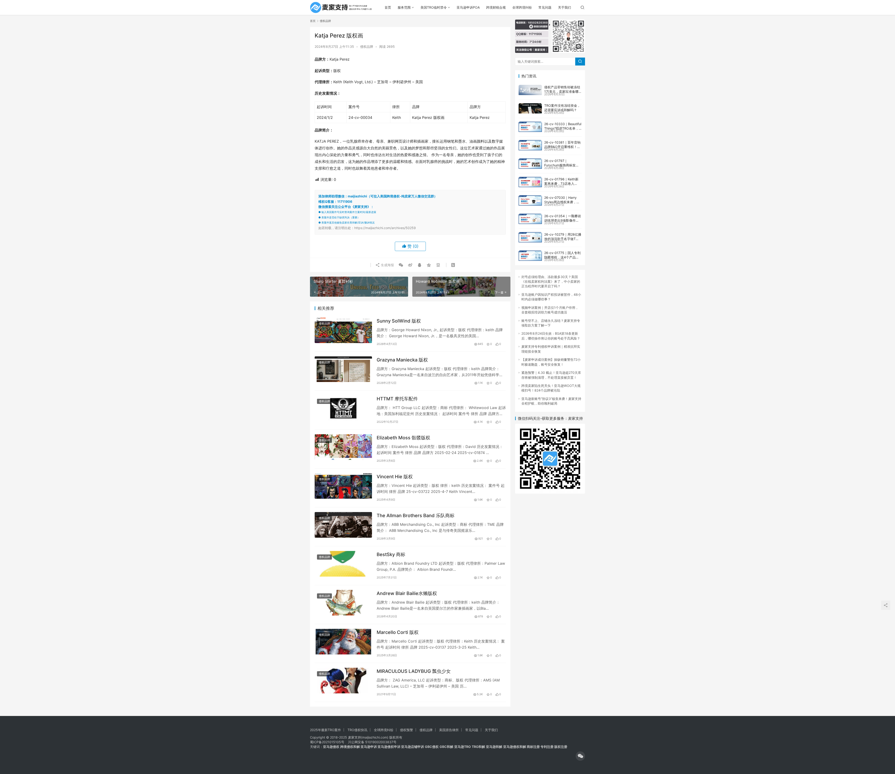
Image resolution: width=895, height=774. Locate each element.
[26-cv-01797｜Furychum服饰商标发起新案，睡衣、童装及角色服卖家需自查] (530, 163)
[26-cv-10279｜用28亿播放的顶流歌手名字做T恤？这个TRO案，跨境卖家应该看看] (530, 237)
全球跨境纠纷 (522, 7)
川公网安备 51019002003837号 (372, 742)
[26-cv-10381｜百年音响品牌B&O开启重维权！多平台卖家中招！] (530, 145)
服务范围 (404, 7)
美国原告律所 (449, 730)
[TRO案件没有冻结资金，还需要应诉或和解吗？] (530, 108)
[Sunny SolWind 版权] (343, 330)
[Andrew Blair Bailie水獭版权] (343, 602)
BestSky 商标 (391, 554)
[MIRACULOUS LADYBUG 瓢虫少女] (343, 680)
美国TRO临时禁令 (433, 7)
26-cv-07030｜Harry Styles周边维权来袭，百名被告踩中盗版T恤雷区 (562, 202)
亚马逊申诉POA (468, 7)
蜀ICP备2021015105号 (327, 742)
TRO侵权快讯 (357, 730)
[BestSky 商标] (343, 563)
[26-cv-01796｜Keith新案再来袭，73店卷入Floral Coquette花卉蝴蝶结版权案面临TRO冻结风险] (530, 182)
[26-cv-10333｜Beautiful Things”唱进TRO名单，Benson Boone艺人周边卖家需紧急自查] (530, 127)
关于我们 (564, 7)
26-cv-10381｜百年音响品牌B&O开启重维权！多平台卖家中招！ (562, 146)
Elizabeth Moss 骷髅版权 (403, 437)
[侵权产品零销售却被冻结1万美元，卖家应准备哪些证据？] (530, 90)
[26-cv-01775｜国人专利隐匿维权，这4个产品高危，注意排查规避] (530, 256)
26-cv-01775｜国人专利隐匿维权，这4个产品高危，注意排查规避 (562, 257)
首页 (388, 7)
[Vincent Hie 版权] (343, 486)
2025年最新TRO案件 (325, 730)
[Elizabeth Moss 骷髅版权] (343, 447)
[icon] (580, 756)
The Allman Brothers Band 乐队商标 (415, 515)
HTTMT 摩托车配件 (397, 399)
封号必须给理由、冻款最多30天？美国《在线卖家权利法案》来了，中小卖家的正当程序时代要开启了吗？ (550, 281)
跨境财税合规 (496, 7)
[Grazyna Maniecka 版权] (343, 369)
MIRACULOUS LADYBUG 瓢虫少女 (414, 671)
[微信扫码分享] (401, 265)
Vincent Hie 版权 (395, 476)
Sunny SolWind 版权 (399, 321)
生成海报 (387, 265)
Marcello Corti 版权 (398, 632)
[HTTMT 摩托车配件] (343, 408)
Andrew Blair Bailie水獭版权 (407, 593)
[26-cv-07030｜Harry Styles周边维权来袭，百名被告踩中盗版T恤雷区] (530, 200)
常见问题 (544, 7)
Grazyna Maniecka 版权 (402, 360)
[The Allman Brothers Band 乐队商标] (343, 524)
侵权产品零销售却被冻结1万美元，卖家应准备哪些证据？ (562, 91)
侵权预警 (406, 730)
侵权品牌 (366, 46)
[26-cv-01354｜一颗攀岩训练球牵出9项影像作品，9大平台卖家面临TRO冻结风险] (530, 219)
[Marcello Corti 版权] (343, 641)
